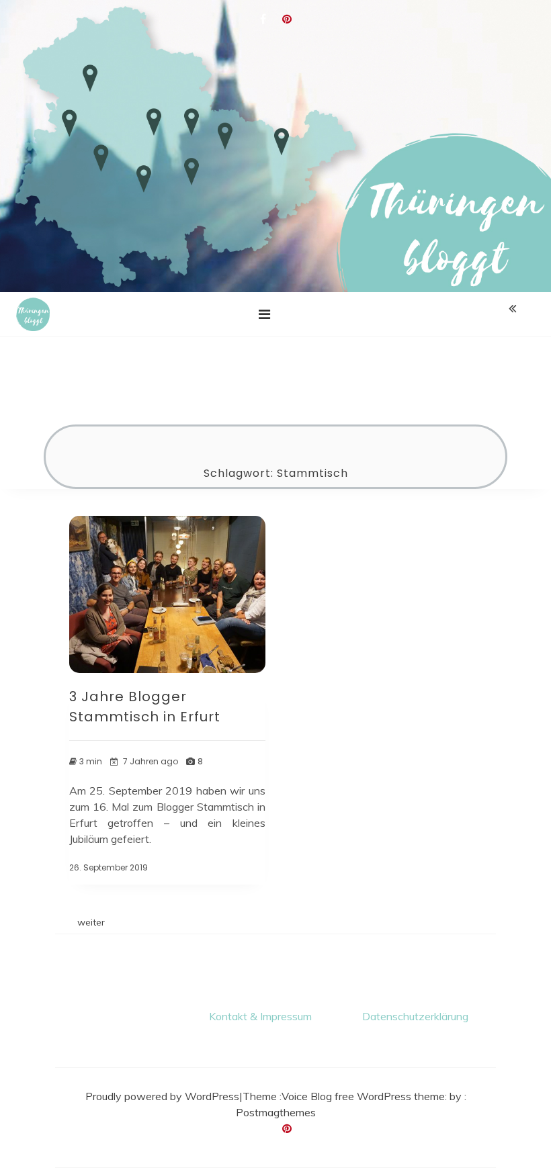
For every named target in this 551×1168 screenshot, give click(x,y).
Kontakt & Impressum (260, 1016)
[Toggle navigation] (264, 314)
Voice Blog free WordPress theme (363, 1096)
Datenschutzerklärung (415, 1016)
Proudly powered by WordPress (162, 1096)
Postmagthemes (276, 1112)
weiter (91, 922)
